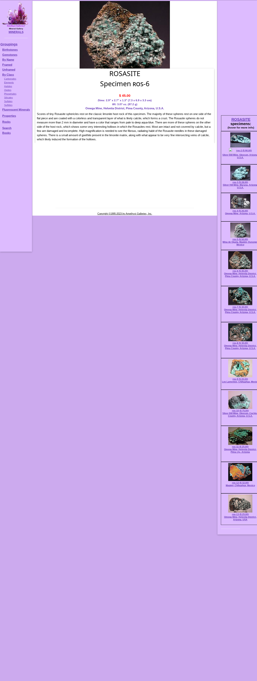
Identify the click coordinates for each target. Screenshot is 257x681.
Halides (8, 86)
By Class (8, 74)
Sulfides (8, 105)
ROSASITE (240, 119)
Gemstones (9, 54)
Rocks (6, 121)
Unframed (8, 69)
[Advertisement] (15, 195)
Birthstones (10, 49)
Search (6, 128)
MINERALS (16, 32)
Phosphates (10, 94)
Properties (9, 115)
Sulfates (8, 101)
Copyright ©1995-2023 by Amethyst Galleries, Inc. (124, 213)
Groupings (8, 44)
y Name (9, 59)
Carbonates (10, 79)
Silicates (8, 97)
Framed (7, 64)
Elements (9, 82)
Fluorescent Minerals (16, 109)
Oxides (7, 90)
